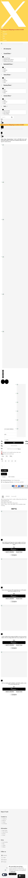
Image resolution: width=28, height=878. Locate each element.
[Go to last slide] (3, 381)
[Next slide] (7, 381)
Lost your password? (14, 445)
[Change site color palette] (4, 874)
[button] (21, 388)
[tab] (3, 370)
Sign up (19, 448)
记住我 (6, 440)
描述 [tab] (3, 496)
